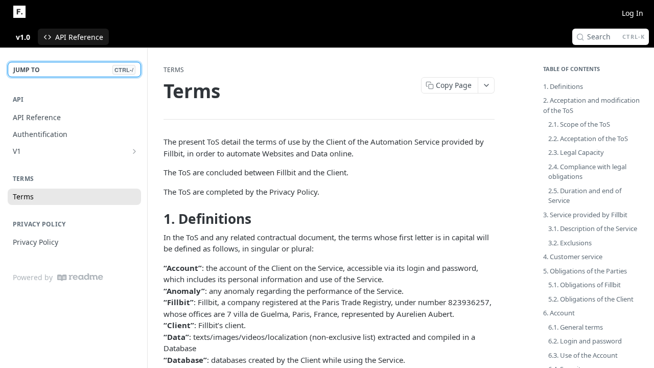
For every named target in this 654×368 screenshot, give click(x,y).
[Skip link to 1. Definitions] (156, 219)
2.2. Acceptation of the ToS (588, 138)
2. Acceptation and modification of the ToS (591, 105)
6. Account (559, 312)
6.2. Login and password (585, 341)
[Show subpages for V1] (134, 151)
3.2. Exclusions (570, 242)
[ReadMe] (80, 277)
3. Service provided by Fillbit (585, 214)
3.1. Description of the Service (592, 228)
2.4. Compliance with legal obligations (587, 171)
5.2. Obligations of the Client (591, 299)
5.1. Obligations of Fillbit (584, 284)
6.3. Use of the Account (583, 355)
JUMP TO (73, 69)
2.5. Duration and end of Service (584, 195)
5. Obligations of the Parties (585, 270)
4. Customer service (572, 256)
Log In (632, 13)
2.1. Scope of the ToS (579, 124)
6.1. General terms (575, 327)
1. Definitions (563, 86)
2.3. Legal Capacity (576, 152)
